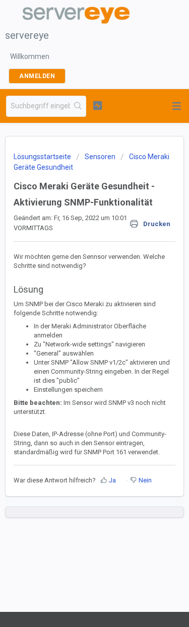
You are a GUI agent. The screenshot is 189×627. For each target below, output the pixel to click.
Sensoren (100, 157)
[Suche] (78, 106)
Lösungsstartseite (43, 157)
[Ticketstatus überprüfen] (97, 105)
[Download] (76, 308)
